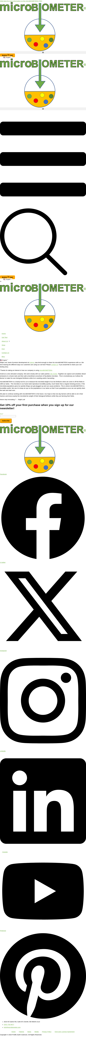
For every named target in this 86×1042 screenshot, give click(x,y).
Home (14, 1032)
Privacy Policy (46, 1032)
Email (1, 413)
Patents (21, 1032)
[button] (43, 52)
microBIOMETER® (45, 370)
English (8, 57)
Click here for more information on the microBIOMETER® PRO (21, 1)
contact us (54, 365)
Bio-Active (53, 374)
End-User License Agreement (64, 1032)
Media (37, 1032)
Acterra (31, 362)
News (29, 1032)
